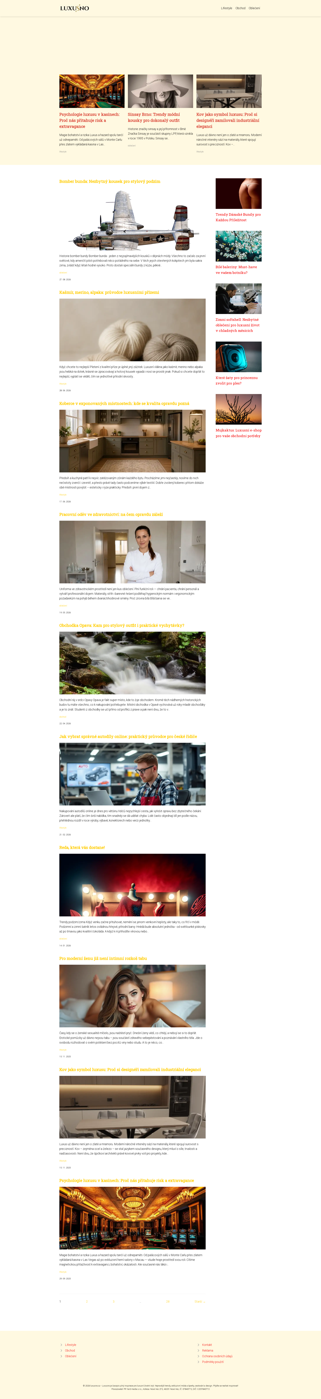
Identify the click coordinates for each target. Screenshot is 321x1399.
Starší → (200, 1301)
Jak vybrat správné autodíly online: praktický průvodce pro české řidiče (128, 736)
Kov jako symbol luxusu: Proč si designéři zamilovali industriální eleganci (227, 120)
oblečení (132, 145)
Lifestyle (226, 8)
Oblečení (254, 8)
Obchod (240, 8)
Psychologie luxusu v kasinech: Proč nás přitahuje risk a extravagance (89, 120)
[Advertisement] (160, 49)
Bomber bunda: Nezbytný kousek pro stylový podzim (109, 181)
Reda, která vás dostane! (82, 847)
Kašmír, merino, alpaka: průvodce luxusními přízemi (109, 292)
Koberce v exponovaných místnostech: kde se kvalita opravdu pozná (124, 403)
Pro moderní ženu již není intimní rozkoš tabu (103, 958)
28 (168, 1301)
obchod (62, 717)
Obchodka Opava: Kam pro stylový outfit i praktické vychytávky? (121, 625)
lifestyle (62, 151)
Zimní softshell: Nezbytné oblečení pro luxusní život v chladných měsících (237, 325)
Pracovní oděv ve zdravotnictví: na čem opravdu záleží (111, 514)
